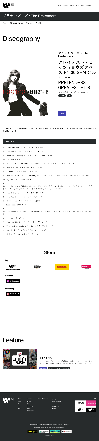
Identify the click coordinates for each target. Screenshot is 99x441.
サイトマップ (54, 399)
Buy (62, 113)
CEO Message (30, 406)
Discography (16, 23)
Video (29, 23)
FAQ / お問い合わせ (55, 406)
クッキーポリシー (50, 427)
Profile (38, 23)
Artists (59, 5)
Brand (19, 398)
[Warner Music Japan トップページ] (8, 5)
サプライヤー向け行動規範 (56, 404)
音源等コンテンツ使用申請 (56, 401)
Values (28, 403)
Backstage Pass (30, 410)
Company (88, 5)
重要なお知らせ (54, 408)
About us (29, 401)
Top (4, 23)
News (77, 5)
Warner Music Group (43, 398)
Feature (72, 5)
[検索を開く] (94, 5)
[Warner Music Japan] (8, 400)
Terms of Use (43, 427)
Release (66, 5)
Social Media (93, 416)
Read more (43, 368)
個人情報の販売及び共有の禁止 (44, 424)
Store (82, 5)
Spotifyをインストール (57, 424)
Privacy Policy (37, 427)
